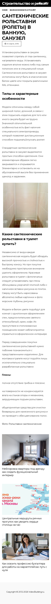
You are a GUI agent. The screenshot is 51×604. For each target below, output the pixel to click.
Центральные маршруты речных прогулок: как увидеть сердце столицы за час (22, 521)
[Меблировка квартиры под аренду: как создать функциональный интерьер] (25, 449)
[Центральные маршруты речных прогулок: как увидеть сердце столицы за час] (25, 499)
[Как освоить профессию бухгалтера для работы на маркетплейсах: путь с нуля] (25, 546)
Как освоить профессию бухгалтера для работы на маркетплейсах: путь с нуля (24, 567)
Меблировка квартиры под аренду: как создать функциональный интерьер (23, 472)
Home (4, 10)
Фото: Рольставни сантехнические (22, 424)
